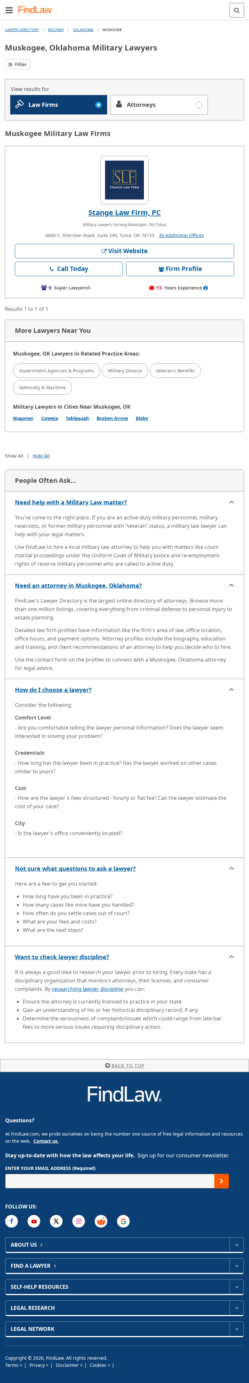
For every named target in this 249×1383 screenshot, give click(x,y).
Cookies (99, 1365)
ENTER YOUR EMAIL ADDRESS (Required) (50, 1168)
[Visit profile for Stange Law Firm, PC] (124, 180)
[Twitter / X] (56, 1221)
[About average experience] (205, 287)
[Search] (237, 10)
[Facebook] (11, 1221)
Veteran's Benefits (175, 371)
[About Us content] (236, 1245)
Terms (12, 1365)
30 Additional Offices (181, 235)
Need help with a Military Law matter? (71, 502)
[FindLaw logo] (37, 10)
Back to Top (128, 1065)
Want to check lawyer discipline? (62, 957)
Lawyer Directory (22, 29)
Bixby (142, 418)
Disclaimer (68, 1365)
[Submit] (221, 1181)
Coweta (49, 418)
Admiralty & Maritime (42, 387)
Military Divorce (125, 371)
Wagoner (23, 418)
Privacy (38, 1365)
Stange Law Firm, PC (125, 212)
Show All (14, 456)
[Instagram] (78, 1221)
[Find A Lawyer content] (236, 1266)
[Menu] (9, 10)
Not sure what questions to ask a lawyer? (75, 868)
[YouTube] (34, 1221)
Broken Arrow (112, 418)
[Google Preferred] (123, 1221)
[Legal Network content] (236, 1329)
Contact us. (46, 1141)
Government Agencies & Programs (56, 371)
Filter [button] (20, 64)
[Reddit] (101, 1221)
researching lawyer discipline (87, 988)
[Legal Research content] (236, 1308)
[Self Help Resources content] (236, 1287)
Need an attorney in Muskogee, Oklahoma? (78, 585)
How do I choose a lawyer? (53, 690)
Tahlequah (77, 418)
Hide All (41, 456)
